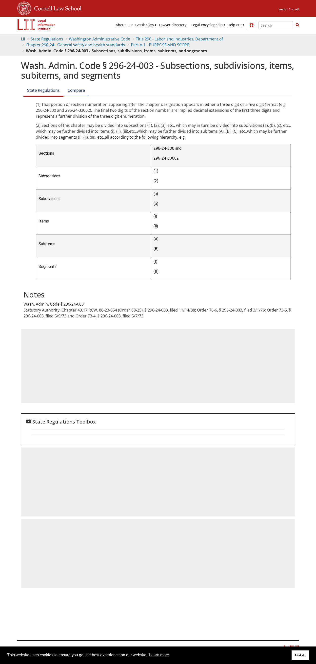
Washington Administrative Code (99, 39)
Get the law (144, 25)
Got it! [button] (300, 655)
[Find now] (297, 25)
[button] (297, 25)
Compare (76, 90)
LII (23, 39)
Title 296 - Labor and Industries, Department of (179, 39)
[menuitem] (123, 24)
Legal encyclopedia (207, 25)
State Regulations (47, 39)
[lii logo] (37, 24)
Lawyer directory (172, 25)
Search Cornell (288, 9)
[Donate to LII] (252, 25)
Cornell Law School (56, 7)
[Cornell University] (24, 7)
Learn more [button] (159, 655)
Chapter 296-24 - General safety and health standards (75, 45)
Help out (235, 25)
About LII (123, 25)
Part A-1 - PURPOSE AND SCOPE (160, 45)
